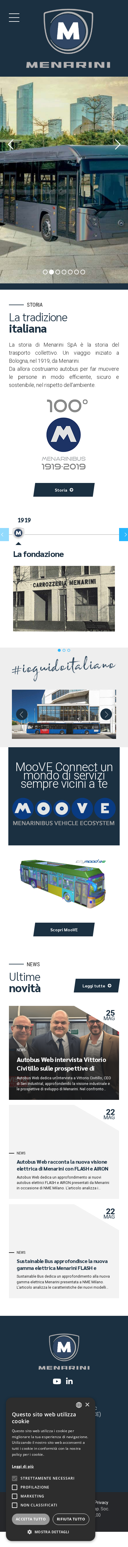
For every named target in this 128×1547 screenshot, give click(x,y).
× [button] (87, 1405)
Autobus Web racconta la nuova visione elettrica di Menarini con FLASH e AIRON (62, 1165)
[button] (22, 714)
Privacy (101, 1502)
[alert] (50, 1469)
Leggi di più (23, 1466)
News (21, 1050)
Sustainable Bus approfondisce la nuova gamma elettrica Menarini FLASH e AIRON (62, 1268)
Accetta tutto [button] (31, 1519)
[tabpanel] (64, 590)
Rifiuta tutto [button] (71, 1519)
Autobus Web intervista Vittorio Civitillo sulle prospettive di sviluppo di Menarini (61, 1067)
